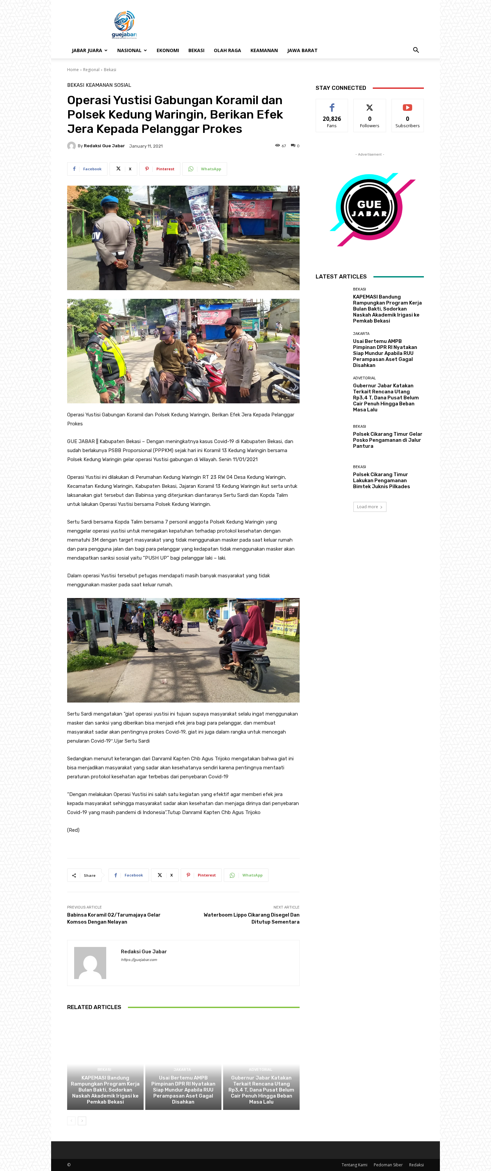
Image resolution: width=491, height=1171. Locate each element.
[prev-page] (71, 1121)
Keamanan (264, 50)
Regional (91, 69)
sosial (122, 85)
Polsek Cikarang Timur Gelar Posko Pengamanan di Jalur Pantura (388, 440)
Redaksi (416, 1165)
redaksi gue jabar (104, 146)
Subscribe (407, 104)
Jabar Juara (87, 50)
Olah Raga (227, 50)
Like (332, 104)
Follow (370, 104)
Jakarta (182, 1069)
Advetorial (260, 1069)
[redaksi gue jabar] (72, 146)
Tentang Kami (354, 1165)
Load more (367, 507)
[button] (416, 51)
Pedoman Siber (388, 1165)
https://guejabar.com (139, 960)
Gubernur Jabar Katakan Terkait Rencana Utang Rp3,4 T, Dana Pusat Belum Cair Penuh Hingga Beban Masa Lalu (261, 1090)
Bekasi (196, 50)
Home (73, 69)
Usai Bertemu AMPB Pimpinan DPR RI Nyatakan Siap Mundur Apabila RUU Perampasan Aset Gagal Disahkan (183, 1090)
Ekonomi (168, 50)
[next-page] (82, 1121)
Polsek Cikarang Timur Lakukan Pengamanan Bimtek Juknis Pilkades (381, 480)
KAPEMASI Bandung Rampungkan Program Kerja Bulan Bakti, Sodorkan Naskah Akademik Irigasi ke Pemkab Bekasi (105, 1090)
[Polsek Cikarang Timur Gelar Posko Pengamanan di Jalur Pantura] (332, 437)
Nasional (129, 50)
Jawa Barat (302, 50)
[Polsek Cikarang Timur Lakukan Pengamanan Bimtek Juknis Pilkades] (332, 477)
